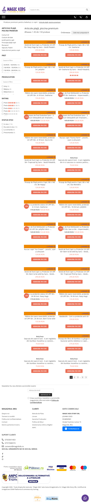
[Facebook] (2, 454)
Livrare (34, 416)
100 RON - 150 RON (10, 67)
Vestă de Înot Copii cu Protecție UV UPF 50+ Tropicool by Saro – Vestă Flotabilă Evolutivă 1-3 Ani (40, 161)
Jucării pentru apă (8, 40)
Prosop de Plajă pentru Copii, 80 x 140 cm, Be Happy (40, 183)
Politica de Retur (38, 422)
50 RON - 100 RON (10, 65)
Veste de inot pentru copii (11, 50)
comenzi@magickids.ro (14, 446)
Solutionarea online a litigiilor (42, 425)
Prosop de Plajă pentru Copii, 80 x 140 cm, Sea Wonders (74, 183)
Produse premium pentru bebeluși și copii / (21, 22)
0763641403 (10, 440)
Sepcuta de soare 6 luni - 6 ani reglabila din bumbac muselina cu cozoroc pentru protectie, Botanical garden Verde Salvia (40, 340)
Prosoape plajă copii (9, 42)
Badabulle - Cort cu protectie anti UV (74, 316)
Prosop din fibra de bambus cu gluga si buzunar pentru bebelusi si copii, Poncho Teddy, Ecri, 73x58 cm (74, 340)
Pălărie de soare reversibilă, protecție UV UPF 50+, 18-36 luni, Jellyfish (74, 206)
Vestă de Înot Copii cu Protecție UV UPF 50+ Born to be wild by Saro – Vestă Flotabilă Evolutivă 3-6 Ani (40, 273)
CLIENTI (35, 409)
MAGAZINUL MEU (9, 409)
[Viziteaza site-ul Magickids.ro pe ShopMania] (52, 498)
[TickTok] (2, 456)
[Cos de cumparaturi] (86, 17)
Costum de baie (7, 37)
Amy (5, 86)
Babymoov (8, 92)
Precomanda (8, 132)
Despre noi (5, 413)
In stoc (6, 124)
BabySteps (74, 158)
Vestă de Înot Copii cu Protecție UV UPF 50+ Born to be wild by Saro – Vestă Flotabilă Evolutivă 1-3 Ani (74, 250)
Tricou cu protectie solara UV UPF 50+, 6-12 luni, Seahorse (40, 206)
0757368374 (10, 443)
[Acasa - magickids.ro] (13, 10)
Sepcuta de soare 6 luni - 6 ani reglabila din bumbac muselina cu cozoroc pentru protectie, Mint (40, 362)
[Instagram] (2, 459)
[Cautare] (87, 10)
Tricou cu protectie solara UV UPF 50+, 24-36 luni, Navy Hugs (40, 295)
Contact (4, 422)
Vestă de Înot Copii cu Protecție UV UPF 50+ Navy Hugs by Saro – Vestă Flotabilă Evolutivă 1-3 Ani (40, 46)
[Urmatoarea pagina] (85, 377)
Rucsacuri (5, 45)
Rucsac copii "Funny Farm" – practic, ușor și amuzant (74, 139)
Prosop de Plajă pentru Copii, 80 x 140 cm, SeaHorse (74, 46)
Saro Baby (39, 43)
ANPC (34, 427)
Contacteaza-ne (73, 429)
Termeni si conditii (8, 416)
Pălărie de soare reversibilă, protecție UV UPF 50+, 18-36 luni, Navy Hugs (74, 295)
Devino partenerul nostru (11, 425)
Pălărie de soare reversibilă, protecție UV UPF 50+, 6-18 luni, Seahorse (40, 94)
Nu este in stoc (9, 127)
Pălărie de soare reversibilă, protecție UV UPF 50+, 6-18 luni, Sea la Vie (40, 139)
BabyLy (6, 89)
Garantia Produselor (39, 419)
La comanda (8, 130)
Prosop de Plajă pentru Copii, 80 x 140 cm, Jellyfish (40, 68)
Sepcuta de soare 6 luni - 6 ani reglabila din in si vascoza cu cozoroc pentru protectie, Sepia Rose (74, 161)
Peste (6, 103)
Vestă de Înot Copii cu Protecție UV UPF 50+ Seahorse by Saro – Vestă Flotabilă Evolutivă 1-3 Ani (74, 68)
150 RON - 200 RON (10, 70)
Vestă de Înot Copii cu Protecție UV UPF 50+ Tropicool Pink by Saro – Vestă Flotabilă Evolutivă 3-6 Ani (74, 273)
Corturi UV (5, 35)
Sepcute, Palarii (7, 48)
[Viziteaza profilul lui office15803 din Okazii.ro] (38, 498)
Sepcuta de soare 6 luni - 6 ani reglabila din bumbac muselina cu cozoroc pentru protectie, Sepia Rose (74, 362)
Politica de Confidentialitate (11, 419)
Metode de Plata (38, 413)
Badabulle (74, 314)
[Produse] (4, 18)
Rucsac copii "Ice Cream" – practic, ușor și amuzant (40, 250)
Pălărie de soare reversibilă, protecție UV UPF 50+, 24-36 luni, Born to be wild (39, 317)
